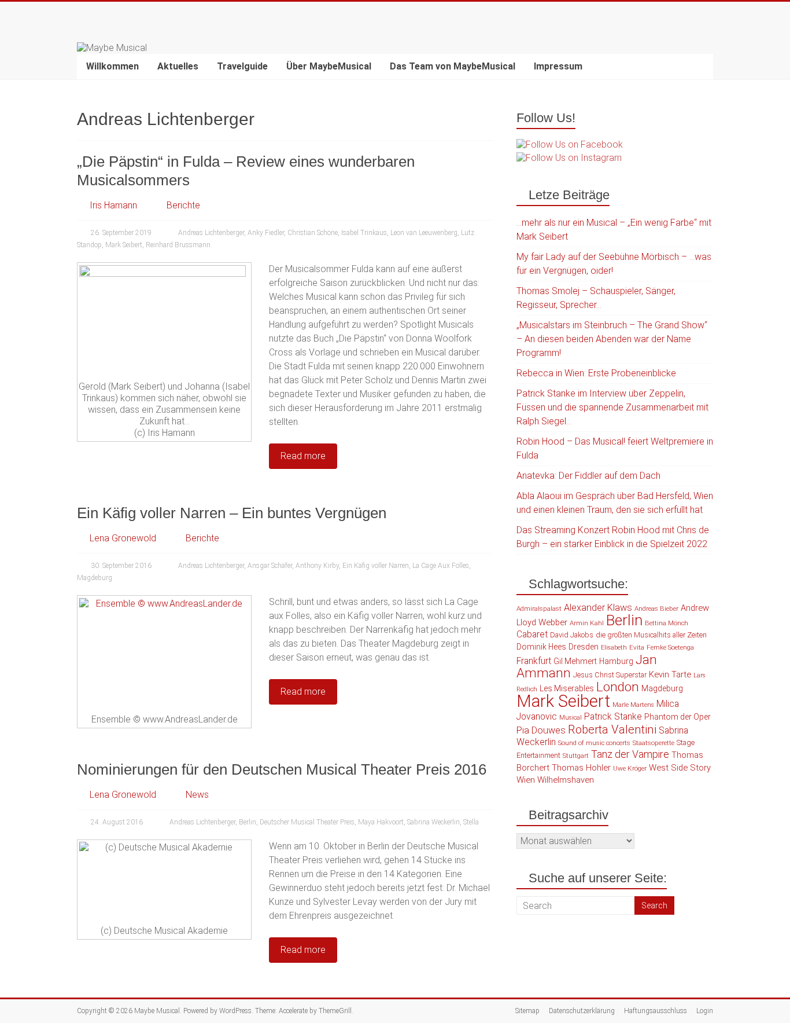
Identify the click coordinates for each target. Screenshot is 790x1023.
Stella (471, 822)
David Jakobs (571, 634)
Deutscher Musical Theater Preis (307, 822)
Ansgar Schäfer (270, 566)
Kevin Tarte (670, 674)
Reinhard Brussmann (178, 245)
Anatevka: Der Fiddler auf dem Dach (588, 475)
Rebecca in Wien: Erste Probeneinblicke (596, 373)
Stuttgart (576, 756)
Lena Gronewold (123, 538)
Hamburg (616, 661)
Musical (570, 717)
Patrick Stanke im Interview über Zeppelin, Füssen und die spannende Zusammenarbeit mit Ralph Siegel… (612, 407)
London (617, 687)
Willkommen (112, 66)
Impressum (558, 66)
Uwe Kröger (630, 768)
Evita (636, 647)
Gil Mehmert (575, 661)
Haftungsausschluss (655, 1011)
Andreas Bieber (656, 608)
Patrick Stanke (613, 717)
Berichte (183, 205)
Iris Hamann (113, 205)
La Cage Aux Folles (440, 566)
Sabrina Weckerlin (433, 822)
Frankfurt (533, 661)
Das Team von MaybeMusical (452, 66)
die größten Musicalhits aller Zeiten (651, 634)
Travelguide (242, 66)
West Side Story (680, 767)
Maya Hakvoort (381, 822)
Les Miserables (567, 688)
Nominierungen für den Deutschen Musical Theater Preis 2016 (281, 769)
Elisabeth (614, 647)
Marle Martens (633, 705)
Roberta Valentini (612, 729)
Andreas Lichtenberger (211, 233)
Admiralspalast (539, 608)
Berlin (247, 822)
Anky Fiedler (266, 233)
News (197, 794)
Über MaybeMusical (328, 66)
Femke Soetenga (670, 647)
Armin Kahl (587, 623)
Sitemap (527, 1011)
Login (704, 1011)
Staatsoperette (653, 743)
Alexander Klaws (598, 607)
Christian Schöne (312, 233)
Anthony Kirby (317, 566)
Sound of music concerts (594, 743)
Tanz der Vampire (630, 754)
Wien (525, 780)
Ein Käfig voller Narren (375, 566)
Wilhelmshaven (565, 780)
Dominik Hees (541, 646)
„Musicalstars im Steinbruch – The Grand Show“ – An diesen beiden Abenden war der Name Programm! (611, 339)
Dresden (583, 646)
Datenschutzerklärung (582, 1011)
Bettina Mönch (666, 623)
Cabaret (532, 634)
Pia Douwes (541, 730)
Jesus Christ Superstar (610, 674)
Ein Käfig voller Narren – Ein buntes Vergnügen (231, 513)
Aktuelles (177, 66)
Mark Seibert (123, 245)
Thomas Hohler (581, 767)
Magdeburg (94, 578)
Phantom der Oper (677, 716)
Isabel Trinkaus (364, 233)
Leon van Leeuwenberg (423, 233)
